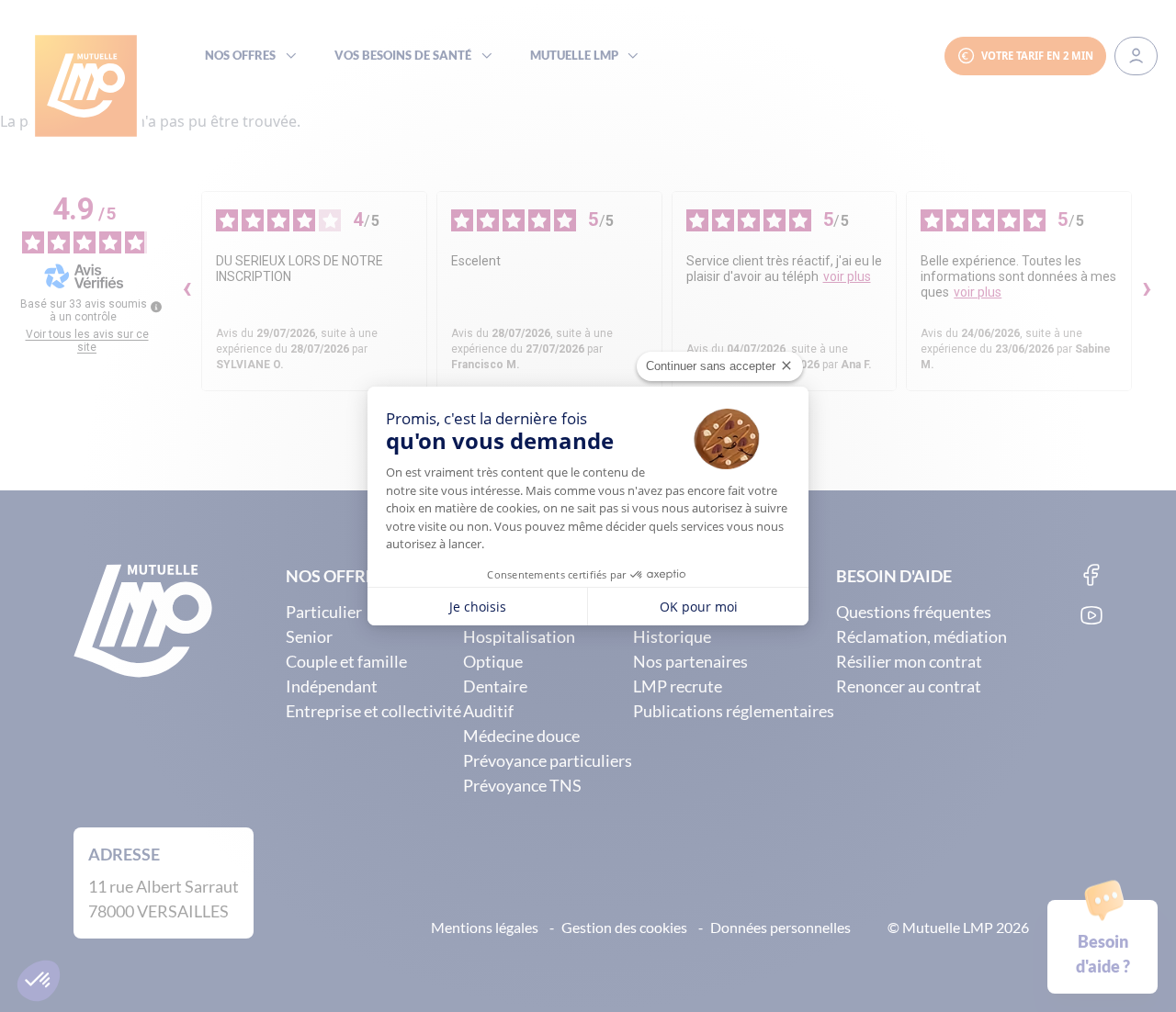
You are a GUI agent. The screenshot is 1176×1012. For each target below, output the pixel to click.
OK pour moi (699, 606)
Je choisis (477, 606)
